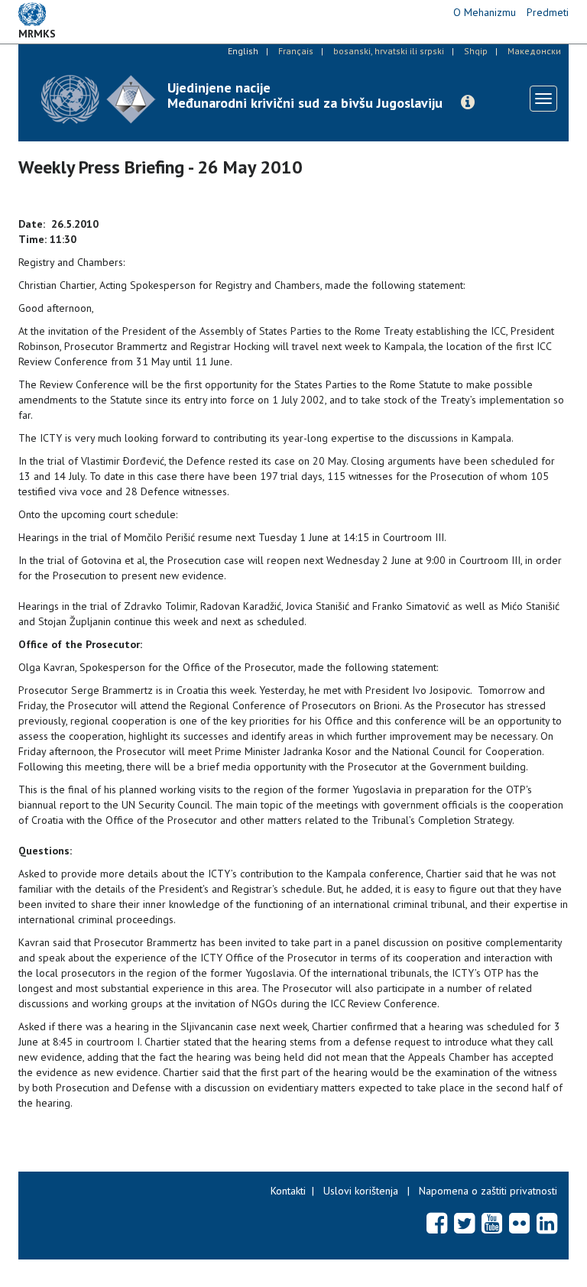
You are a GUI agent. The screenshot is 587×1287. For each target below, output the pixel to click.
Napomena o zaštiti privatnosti (488, 1191)
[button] (468, 102)
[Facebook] (436, 1223)
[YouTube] (492, 1223)
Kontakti (288, 1191)
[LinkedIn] (547, 1223)
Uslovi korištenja (360, 1191)
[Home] (98, 99)
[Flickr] (519, 1223)
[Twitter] (464, 1223)
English (243, 51)
